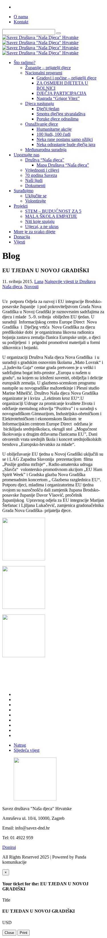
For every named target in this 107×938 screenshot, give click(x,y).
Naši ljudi (34, 180)
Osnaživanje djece (41, 124)
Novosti (31, 286)
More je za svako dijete (34, 231)
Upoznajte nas (26, 154)
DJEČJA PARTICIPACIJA (61, 93)
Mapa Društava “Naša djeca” (63, 165)
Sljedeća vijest (26, 750)
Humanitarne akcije (54, 129)
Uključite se (36, 195)
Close (9, 933)
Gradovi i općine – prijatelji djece (66, 77)
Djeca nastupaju (39, 103)
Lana (38, 281)
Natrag (20, 745)
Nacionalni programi (43, 72)
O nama (21, 16)
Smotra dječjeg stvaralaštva (61, 113)
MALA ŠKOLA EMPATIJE (51, 216)
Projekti (21, 206)
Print (23, 933)
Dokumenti (35, 185)
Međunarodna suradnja (45, 149)
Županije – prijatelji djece (48, 67)
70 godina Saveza (41, 175)
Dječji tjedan (48, 108)
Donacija (22, 236)
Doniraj (9, 847)
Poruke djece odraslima (57, 118)
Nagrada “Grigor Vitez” (58, 98)
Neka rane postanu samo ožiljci (65, 139)
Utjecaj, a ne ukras (41, 226)
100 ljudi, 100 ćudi (53, 134)
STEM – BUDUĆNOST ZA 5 (53, 211)
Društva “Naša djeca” (44, 159)
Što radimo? (24, 62)
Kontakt (21, 21)
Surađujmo (23, 190)
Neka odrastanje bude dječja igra (66, 144)
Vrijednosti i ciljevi (42, 170)
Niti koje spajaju (39, 221)
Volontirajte (35, 200)
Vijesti (19, 241)
